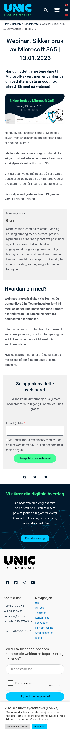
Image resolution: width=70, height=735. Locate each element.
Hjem (6, 23)
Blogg (38, 637)
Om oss (39, 607)
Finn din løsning (44, 627)
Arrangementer (44, 632)
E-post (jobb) (15, 423)
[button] (57, 10)
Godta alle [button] (39, 726)
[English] (66, 5)
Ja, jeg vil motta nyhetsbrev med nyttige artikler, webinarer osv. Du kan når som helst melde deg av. (35, 445)
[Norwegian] (66, 15)
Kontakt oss (42, 617)
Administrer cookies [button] (17, 726)
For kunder (41, 622)
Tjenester (40, 612)
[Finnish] (66, 10)
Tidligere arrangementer (25, 23)
